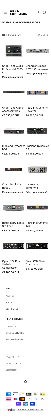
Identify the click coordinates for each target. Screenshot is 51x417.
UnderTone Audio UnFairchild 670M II (12, 69)
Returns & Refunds (14, 339)
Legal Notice (11, 370)
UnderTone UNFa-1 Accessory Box (13, 109)
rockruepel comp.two (32, 186)
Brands (9, 302)
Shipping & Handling (15, 333)
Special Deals (12, 309)
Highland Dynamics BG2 (13, 147)
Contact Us (11, 326)
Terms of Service (13, 363)
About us (10, 296)
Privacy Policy (12, 357)
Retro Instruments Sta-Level (13, 224)
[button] (6, 12)
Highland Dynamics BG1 (37, 147)
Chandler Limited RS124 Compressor (37, 67)
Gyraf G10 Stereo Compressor (36, 263)
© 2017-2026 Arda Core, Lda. (30, 409)
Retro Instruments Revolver (37, 109)
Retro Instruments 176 (37, 224)
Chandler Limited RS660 (12, 186)
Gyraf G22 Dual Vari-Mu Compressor (11, 264)
